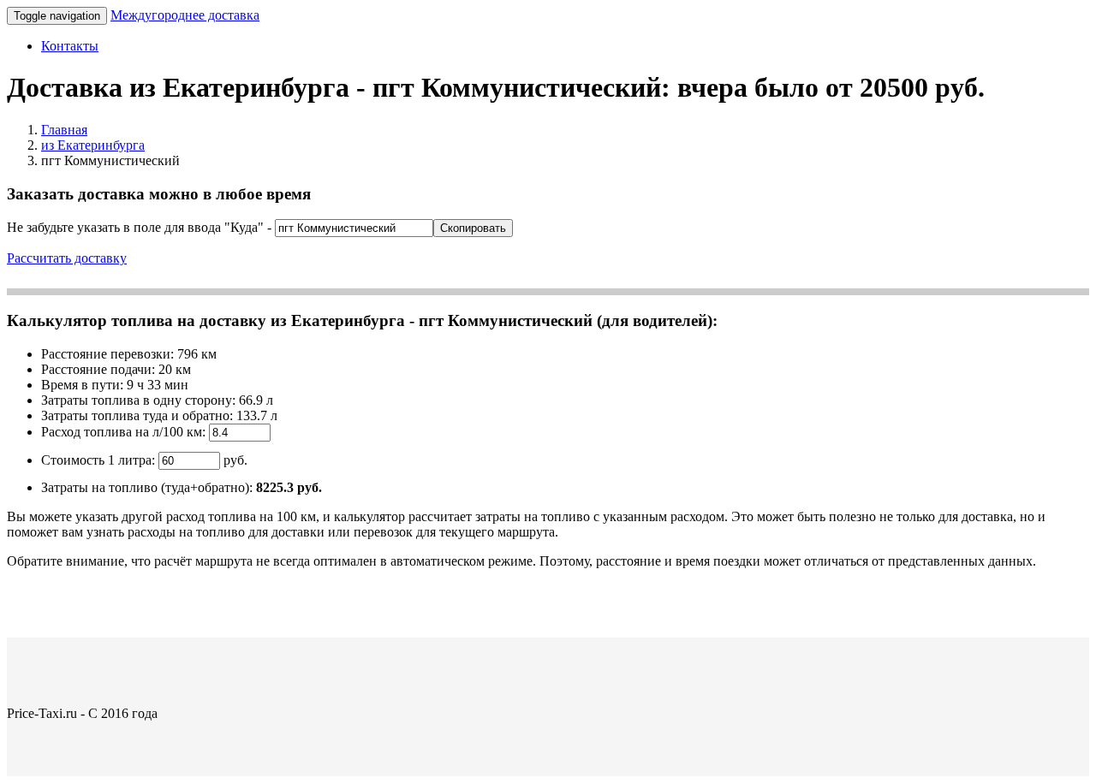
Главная (64, 129)
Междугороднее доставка (184, 15)
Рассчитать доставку (67, 258)
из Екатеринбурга (93, 145)
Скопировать (473, 228)
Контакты (69, 46)
